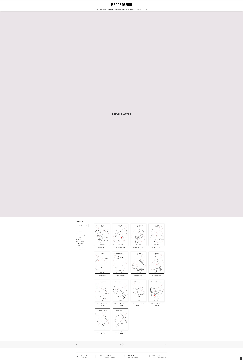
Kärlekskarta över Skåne (102, 247)
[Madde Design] (121, 4)
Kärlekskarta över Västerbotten (102, 303)
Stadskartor (117, 9)
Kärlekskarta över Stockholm (138, 247)
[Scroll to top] (241, 358)
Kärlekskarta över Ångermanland (102, 331)
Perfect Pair (138, 9)
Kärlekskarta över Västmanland (138, 303)
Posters (131, 9)
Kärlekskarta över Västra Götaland (156, 303)
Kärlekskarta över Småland (120, 247)
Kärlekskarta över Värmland (156, 275)
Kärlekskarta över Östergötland (120, 331)
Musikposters (103, 9)
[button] (144, 9)
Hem (98, 9)
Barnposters (125, 9)
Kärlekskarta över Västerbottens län (120, 303)
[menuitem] (97, 9)
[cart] (146, 9)
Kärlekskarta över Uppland (138, 275)
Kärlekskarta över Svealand (156, 247)
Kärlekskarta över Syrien (102, 275)
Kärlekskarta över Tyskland (120, 275)
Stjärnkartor (110, 9)
